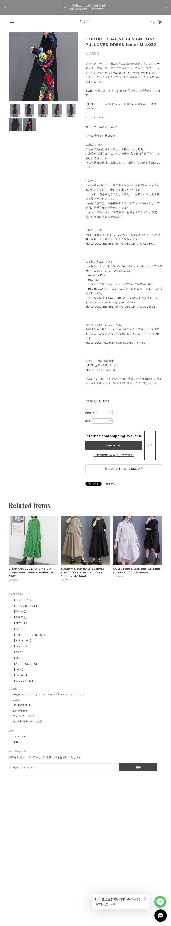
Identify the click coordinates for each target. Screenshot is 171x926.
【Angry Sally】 (23, 681)
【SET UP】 (20, 623)
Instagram (19, 736)
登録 (138, 767)
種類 (88, 412)
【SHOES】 (20, 658)
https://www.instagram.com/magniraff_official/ (116, 342)
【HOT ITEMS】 (23, 600)
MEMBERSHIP (22, 705)
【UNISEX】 (21, 675)
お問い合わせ (20, 710)
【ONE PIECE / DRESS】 (29, 634)
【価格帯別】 (21, 617)
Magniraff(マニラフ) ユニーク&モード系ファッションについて (49, 694)
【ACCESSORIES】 (25, 663)
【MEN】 (19, 669)
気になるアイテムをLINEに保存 (124, 468)
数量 (88, 421)
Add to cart (113, 445)
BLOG (16, 699)
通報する (110, 483)
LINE (16, 741)
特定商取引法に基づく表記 (28, 721)
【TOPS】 (19, 629)
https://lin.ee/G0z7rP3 (100, 369)
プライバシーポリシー (25, 716)
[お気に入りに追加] (150, 445)
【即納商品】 (21, 611)
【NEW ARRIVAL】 (25, 605)
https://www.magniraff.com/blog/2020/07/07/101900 (121, 243)
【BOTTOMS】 (23, 640)
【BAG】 (19, 652)
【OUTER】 (20, 646)
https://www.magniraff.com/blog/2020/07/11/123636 (120, 306)
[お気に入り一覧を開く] (153, 22)
